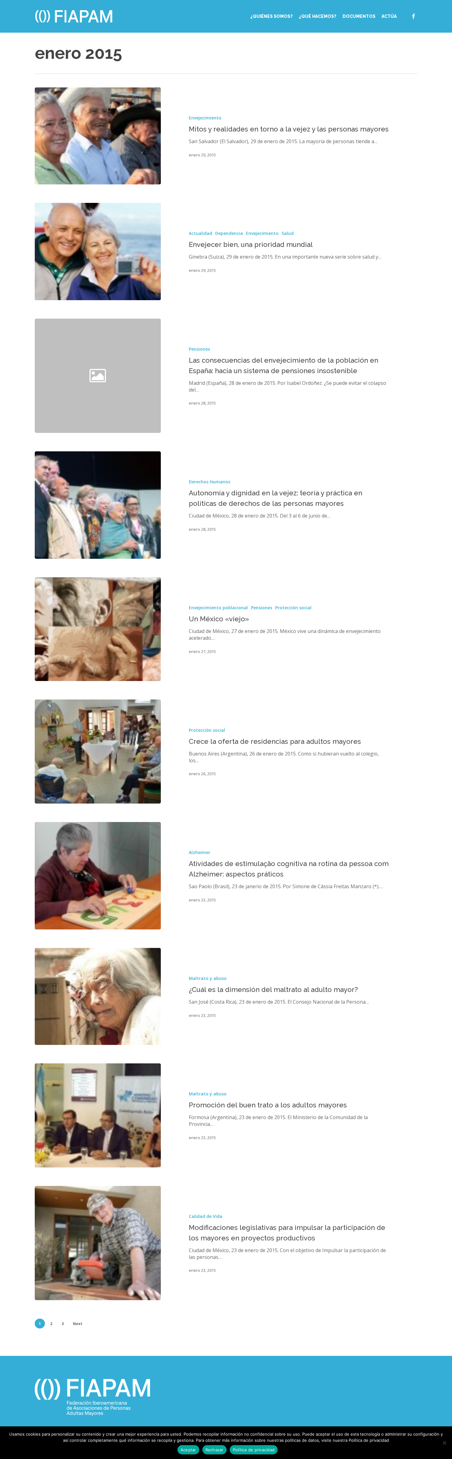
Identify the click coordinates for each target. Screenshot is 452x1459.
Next (77, 1323)
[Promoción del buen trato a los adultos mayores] (98, 1115)
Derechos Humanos (209, 482)
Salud (288, 233)
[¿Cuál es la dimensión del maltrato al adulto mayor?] (98, 996)
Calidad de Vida (205, 1216)
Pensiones (199, 349)
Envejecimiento (205, 118)
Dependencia (229, 233)
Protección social (293, 608)
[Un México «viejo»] (98, 629)
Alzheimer (199, 852)
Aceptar (188, 1449)
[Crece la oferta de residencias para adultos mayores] (98, 751)
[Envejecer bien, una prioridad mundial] (98, 251)
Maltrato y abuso (208, 978)
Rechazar (214, 1449)
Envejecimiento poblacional (218, 608)
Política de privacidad (254, 1449)
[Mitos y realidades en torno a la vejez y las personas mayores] (98, 135)
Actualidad (200, 233)
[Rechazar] (444, 1443)
